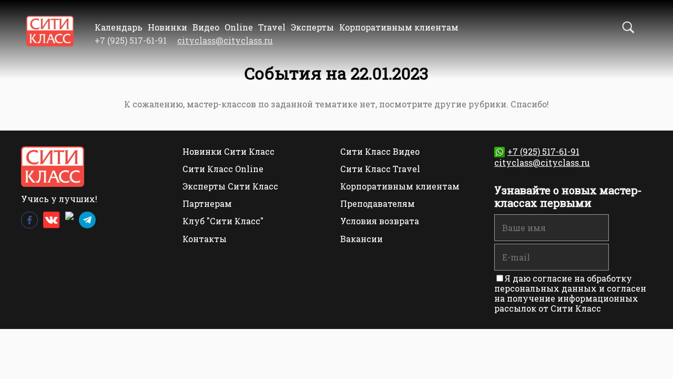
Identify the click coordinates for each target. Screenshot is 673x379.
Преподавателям (377, 203)
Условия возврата (379, 220)
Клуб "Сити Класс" (222, 220)
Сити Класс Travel (380, 168)
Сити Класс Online (222, 168)
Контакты (204, 238)
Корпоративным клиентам (398, 27)
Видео (205, 27)
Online (239, 27)
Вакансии (361, 238)
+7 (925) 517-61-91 (543, 151)
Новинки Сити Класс (228, 151)
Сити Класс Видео (380, 151)
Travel (271, 27)
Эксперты (312, 27)
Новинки (167, 27)
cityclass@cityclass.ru (225, 40)
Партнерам (207, 203)
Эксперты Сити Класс (230, 186)
